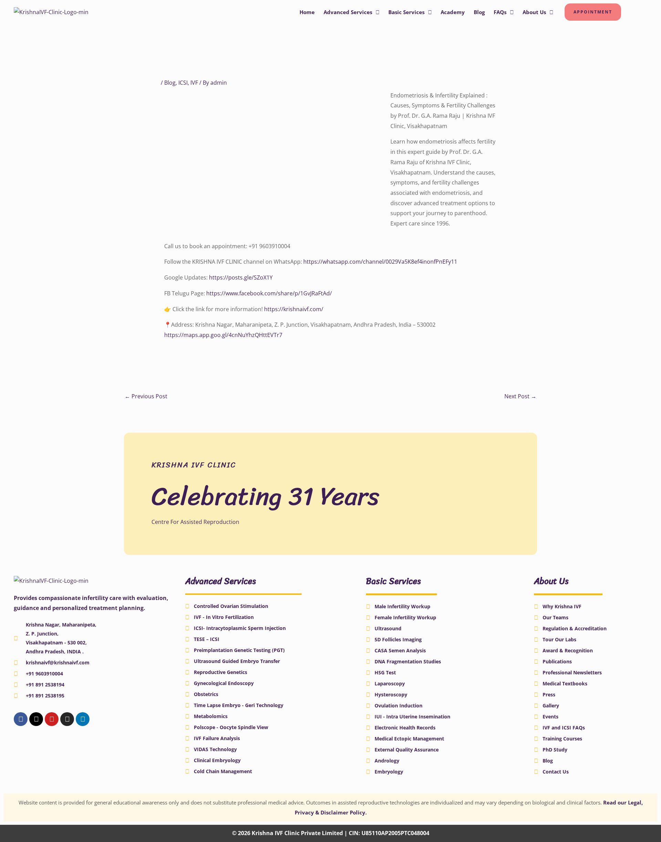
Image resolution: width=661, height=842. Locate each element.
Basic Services (406, 12)
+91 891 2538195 (45, 695)
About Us (534, 12)
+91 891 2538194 (45, 684)
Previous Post (146, 396)
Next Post (520, 396)
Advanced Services (348, 12)
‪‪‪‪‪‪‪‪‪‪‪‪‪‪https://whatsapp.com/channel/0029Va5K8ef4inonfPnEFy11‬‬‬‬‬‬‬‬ (380, 261)
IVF (194, 82)
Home (307, 12)
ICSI (183, 82)
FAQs (500, 12)
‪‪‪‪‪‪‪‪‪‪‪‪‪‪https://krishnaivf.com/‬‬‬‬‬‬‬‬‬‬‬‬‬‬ (293, 309)
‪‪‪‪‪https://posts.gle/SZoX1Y (241, 277)
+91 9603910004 (44, 673)
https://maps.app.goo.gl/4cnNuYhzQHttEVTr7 (223, 335)
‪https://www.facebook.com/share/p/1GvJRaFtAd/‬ (269, 293)
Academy (453, 12)
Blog (479, 12)
